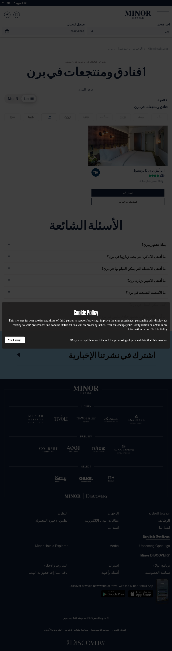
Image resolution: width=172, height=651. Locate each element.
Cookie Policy (159, 329)
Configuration (141, 325)
